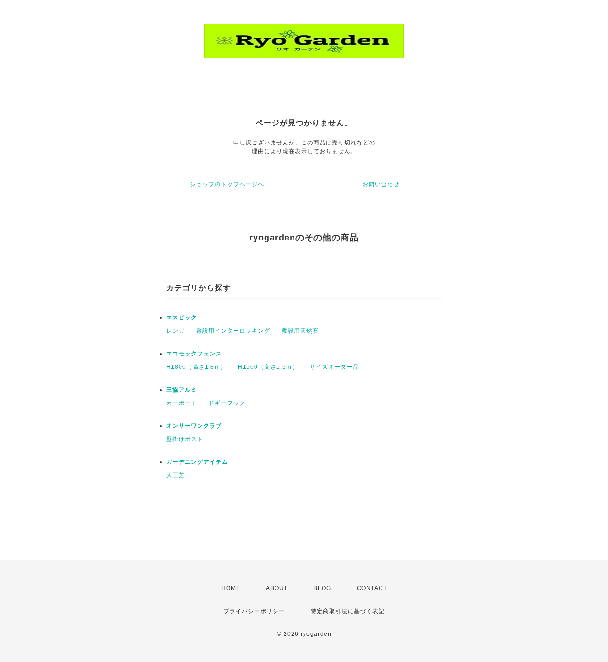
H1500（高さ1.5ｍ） (268, 367)
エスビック (181, 317)
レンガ (175, 330)
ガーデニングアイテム (197, 462)
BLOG (322, 588)
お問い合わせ (380, 184)
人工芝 (175, 475)
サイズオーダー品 (334, 367)
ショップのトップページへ (227, 184)
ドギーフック (227, 403)
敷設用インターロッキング (233, 330)
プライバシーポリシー (254, 611)
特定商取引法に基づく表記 (348, 611)
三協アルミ (181, 389)
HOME (230, 588)
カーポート (181, 403)
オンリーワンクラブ (194, 425)
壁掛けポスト (184, 439)
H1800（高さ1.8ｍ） (196, 367)
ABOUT (277, 588)
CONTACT (372, 588)
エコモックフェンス (194, 353)
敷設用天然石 (300, 330)
